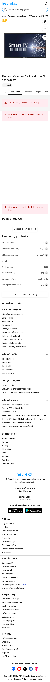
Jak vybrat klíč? (8, 385)
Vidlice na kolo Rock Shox (12, 339)
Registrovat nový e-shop (12, 602)
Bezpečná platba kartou (11, 584)
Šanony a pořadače (9, 328)
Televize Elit (7, 362)
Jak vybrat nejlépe (11, 380)
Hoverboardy (7, 325)
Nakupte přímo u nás (10, 574)
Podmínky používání (10, 530)
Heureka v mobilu (9, 566)
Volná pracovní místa (10, 534)
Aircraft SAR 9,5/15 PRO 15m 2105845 (16, 422)
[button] (15, 92)
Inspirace (5, 652)
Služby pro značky (9, 613)
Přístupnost (7, 552)
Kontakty (5, 527)
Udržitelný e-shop (9, 656)
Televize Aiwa (7, 369)
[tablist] (25, 92)
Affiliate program (8, 620)
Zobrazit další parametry (25, 294)
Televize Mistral (8, 373)
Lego (4, 453)
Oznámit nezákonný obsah (12, 549)
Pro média (6, 538)
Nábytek (5, 460)
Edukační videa (8, 624)
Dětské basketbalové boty (12, 314)
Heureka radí (7, 570)
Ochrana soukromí (9, 581)
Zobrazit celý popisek (25, 228)
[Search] (5, 92)
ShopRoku (6, 642)
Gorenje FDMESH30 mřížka (12, 408)
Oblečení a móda (8, 463)
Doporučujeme (9, 433)
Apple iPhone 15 (8, 438)
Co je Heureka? (8, 523)
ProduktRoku (7, 645)
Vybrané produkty (11, 400)
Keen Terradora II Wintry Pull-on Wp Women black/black (24, 415)
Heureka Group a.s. (30, 676)
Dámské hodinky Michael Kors (14, 346)
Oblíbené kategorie (11, 309)
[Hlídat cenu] (45, 29)
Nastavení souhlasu (10, 577)
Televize (11, 16)
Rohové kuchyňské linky (11, 336)
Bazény (5, 445)
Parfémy (5, 442)
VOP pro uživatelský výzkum (13, 588)
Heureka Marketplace (10, 609)
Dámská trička (7, 318)
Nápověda (6, 627)
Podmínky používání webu (32, 679)
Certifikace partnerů (10, 649)
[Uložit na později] (45, 37)
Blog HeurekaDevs (9, 545)
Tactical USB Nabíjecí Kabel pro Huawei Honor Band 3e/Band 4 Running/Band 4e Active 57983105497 (25, 419)
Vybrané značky (9, 354)
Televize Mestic (8, 359)
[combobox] (25, 9)
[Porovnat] (45, 21)
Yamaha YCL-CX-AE (9, 412)
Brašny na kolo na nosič (11, 343)
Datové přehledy (8, 617)
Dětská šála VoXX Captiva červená (15, 404)
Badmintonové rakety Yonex (13, 332)
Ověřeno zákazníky (9, 638)
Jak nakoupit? (7, 563)
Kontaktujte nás (25, 491)
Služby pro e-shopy (9, 606)
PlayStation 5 (7, 449)
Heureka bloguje (8, 541)
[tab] (15, 92)
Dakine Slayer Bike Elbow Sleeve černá (17, 426)
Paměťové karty (8, 321)
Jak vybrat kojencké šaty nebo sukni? (17, 389)
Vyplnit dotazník (25, 499)
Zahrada (5, 456)
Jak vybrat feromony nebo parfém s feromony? (20, 392)
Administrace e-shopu (10, 599)
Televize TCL (7, 366)
